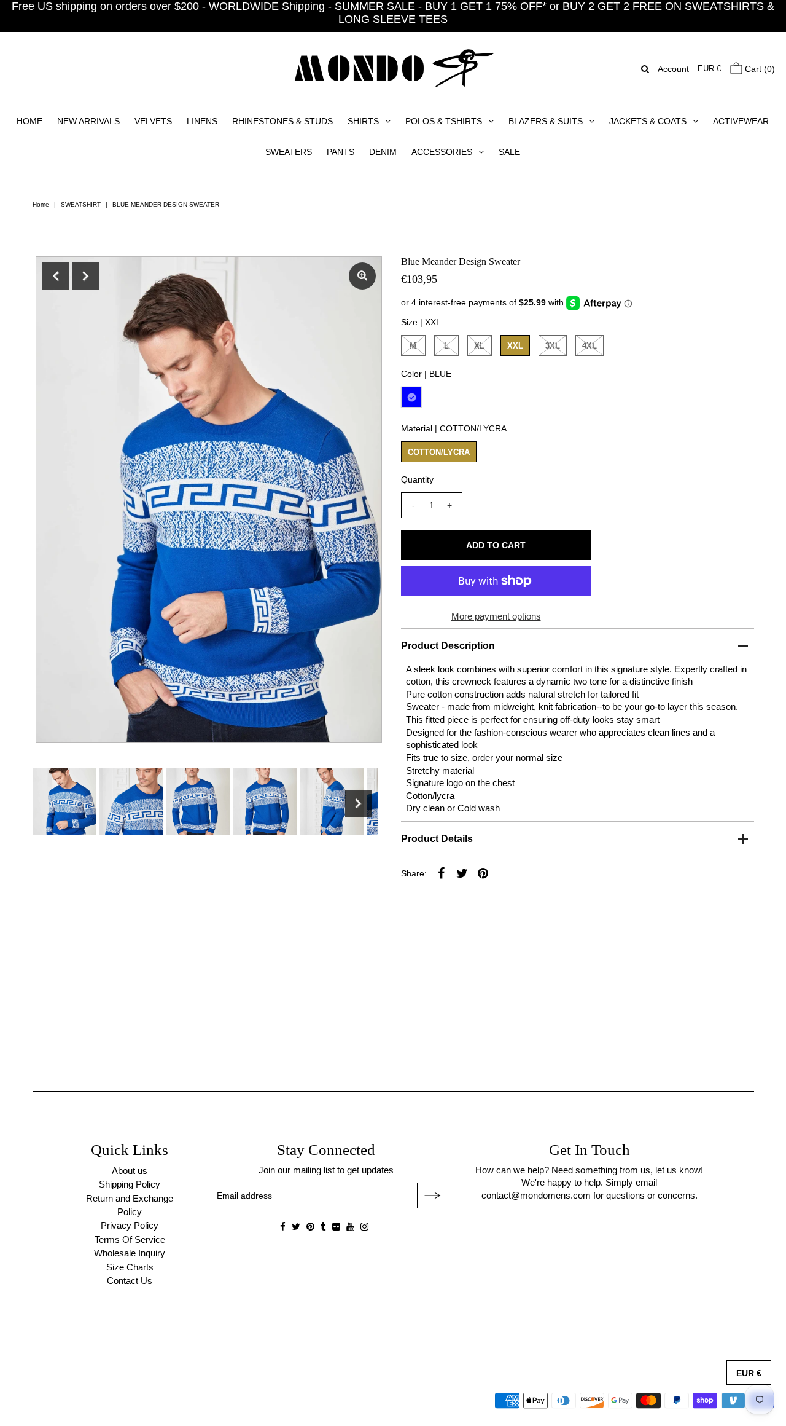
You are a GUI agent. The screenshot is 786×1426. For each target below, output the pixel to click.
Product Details (437, 838)
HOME (29, 121)
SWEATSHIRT (81, 204)
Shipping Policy (129, 1184)
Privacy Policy (129, 1225)
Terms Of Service (130, 1239)
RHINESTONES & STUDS (282, 121)
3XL (552, 345)
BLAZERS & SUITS (545, 121)
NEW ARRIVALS (88, 121)
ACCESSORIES (441, 152)
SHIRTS (363, 121)
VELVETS (153, 121)
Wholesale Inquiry (129, 1253)
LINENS (202, 121)
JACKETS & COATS (648, 121)
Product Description (448, 645)
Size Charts (130, 1267)
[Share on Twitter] (462, 873)
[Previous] (55, 276)
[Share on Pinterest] (483, 873)
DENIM (383, 152)
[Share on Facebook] (441, 873)
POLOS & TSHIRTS (443, 121)
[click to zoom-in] (362, 276)
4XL (589, 345)
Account (673, 69)
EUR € (709, 68)
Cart (758, 69)
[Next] (85, 276)
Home (41, 204)
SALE (509, 152)
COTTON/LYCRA (439, 452)
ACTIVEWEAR (741, 121)
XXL (515, 345)
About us (129, 1170)
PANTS (340, 152)
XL (479, 345)
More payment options (496, 616)
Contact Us (129, 1280)
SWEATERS (288, 152)
